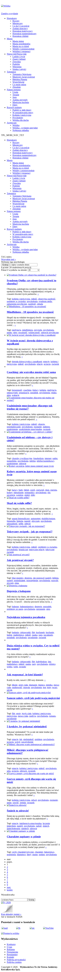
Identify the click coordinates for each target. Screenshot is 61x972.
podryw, (33, 716)
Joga (14, 97)
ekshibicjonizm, (49, 518)
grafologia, (11, 854)
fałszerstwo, (49, 852)
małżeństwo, (19, 635)
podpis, (42, 854)
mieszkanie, (19, 492)
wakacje (15, 395)
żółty (33, 495)
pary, (34, 664)
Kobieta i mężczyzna (21, 115)
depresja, (28, 578)
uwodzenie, (33, 637)
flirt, (33, 632)
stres (48, 609)
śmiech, (46, 826)
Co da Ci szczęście (20, 26)
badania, (15, 632)
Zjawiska (16, 61)
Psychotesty (17, 117)
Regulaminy (12, 954)
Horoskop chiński (20, 36)
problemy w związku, (16, 301)
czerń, (32, 490)
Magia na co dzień (20, 46)
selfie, (21, 523)
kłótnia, (55, 578)
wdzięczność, (34, 332)
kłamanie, (33, 685)
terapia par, (24, 549)
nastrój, (10, 580)
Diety (14, 105)
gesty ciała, (24, 685)
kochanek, (40, 632)
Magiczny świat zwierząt (23, 77)
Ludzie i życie (18, 56)
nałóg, (55, 458)
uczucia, (47, 364)
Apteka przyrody (20, 100)
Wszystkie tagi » (8, 259)
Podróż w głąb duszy (21, 110)
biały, (21, 490)
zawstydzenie (27, 742)
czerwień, (40, 490)
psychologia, (32, 301)
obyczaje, (36, 521)
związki (22, 666)
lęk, (21, 739)
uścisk (9, 690)
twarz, (55, 687)
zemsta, (23, 802)
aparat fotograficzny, (21, 518)
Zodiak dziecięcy (20, 28)
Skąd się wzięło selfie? (19, 503)
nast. (9, 887)
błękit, (27, 490)
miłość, (34, 299)
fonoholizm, (38, 458)
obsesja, (41, 424)
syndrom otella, (45, 301)
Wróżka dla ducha (20, 120)
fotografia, (11, 521)
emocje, (46, 361)
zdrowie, (24, 771)
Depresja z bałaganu (19, 591)
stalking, (46, 427)
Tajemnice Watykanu (21, 74)
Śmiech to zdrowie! (18, 810)
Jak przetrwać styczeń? (20, 560)
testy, (49, 687)
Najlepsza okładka (20, 130)
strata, (9, 802)
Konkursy (11, 944)
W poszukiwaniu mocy (22, 112)
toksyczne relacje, (37, 549)
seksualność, (12, 523)
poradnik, (34, 392)
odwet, (34, 800)
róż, (49, 492)
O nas (9, 947)
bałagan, (15, 606)
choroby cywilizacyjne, (22, 458)
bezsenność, (17, 390)
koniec (10, 890)
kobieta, (43, 390)
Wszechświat (18, 82)
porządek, (47, 606)
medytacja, (17, 330)
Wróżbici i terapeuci (21, 51)
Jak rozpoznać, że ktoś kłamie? (25, 674)
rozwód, (55, 580)
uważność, (23, 332)
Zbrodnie (16, 87)
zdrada (40, 304)
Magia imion (18, 41)
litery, (29, 854)
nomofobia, (12, 461)
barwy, (15, 490)
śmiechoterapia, (14, 828)
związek (55, 364)
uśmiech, (25, 828)
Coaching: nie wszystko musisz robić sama (31, 372)
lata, (50, 661)
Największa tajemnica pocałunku (26, 617)
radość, (39, 826)
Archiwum (11, 123)
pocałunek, (48, 635)
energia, (53, 490)
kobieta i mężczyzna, (21, 299)
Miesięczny (17, 23)
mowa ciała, (23, 716)
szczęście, (11, 495)
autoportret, (36, 518)
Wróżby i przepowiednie (23, 49)
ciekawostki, (25, 632)
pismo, (35, 854)
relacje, (40, 364)
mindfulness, (27, 330)
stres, (15, 332)
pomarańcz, (30, 492)
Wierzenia (16, 66)
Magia (9, 38)
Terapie (15, 95)
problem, (39, 739)
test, (45, 687)
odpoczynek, (12, 392)
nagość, (27, 521)
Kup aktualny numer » (11, 914)
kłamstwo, (21, 854)
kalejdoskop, (41, 661)
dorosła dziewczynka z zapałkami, (27, 361)
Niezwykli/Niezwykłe (17, 54)
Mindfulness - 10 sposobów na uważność (30, 312)
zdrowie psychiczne (50, 332)
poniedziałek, (20, 580)
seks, (9, 771)
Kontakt (10, 957)
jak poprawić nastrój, (42, 578)
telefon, (33, 461)
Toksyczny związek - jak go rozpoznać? (29, 531)
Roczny (15, 21)
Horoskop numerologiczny (24, 33)
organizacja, (24, 392)
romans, (52, 716)
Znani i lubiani (19, 59)
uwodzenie (12, 718)
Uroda (15, 92)
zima (17, 583)
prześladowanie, (14, 427)
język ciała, (27, 713)
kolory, (10, 492)
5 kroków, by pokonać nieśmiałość (27, 726)
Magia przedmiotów (21, 44)
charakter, (39, 852)
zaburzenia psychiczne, (17, 304)
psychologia (51, 854)
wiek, (15, 666)
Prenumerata (12, 952)
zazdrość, (32, 304)
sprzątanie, (41, 609)
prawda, (26, 687)
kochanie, (50, 632)
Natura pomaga (14, 89)
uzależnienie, (12, 429)
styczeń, (10, 583)
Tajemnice (11, 72)
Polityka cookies (14, 962)
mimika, (49, 685)
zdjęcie (27, 523)
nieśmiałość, (28, 739)
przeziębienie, (32, 580)
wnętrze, (20, 495)
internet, (48, 458)
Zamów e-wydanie (9, 13)
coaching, (27, 390)
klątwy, (35, 390)
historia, (20, 521)
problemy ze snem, (15, 609)
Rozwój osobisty (14, 107)
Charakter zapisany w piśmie (24, 836)
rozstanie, (38, 427)
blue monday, (18, 578)
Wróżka (15, 125)
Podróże (16, 64)
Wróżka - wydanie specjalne (25, 128)
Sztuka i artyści (19, 69)
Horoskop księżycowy (22, 31)
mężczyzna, (12, 716)
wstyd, (18, 742)
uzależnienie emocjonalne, (31, 429)
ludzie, (10, 635)
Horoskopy (12, 18)
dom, (47, 490)
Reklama (11, 949)
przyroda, (38, 330)
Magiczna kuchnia (20, 102)
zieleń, (27, 495)
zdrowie (22, 463)
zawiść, (16, 802)
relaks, (10, 332)
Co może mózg (19, 84)
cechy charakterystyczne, (23, 852)
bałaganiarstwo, (27, 606)
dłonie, (15, 685)
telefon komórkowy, (46, 461)
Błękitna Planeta (19, 79)
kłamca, (41, 685)
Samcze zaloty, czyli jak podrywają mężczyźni (33, 698)
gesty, (18, 713)
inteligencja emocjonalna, (30, 823)
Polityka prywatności (16, 959)
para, (41, 635)
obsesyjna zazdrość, (47, 299)
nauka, (35, 635)
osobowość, (17, 687)
